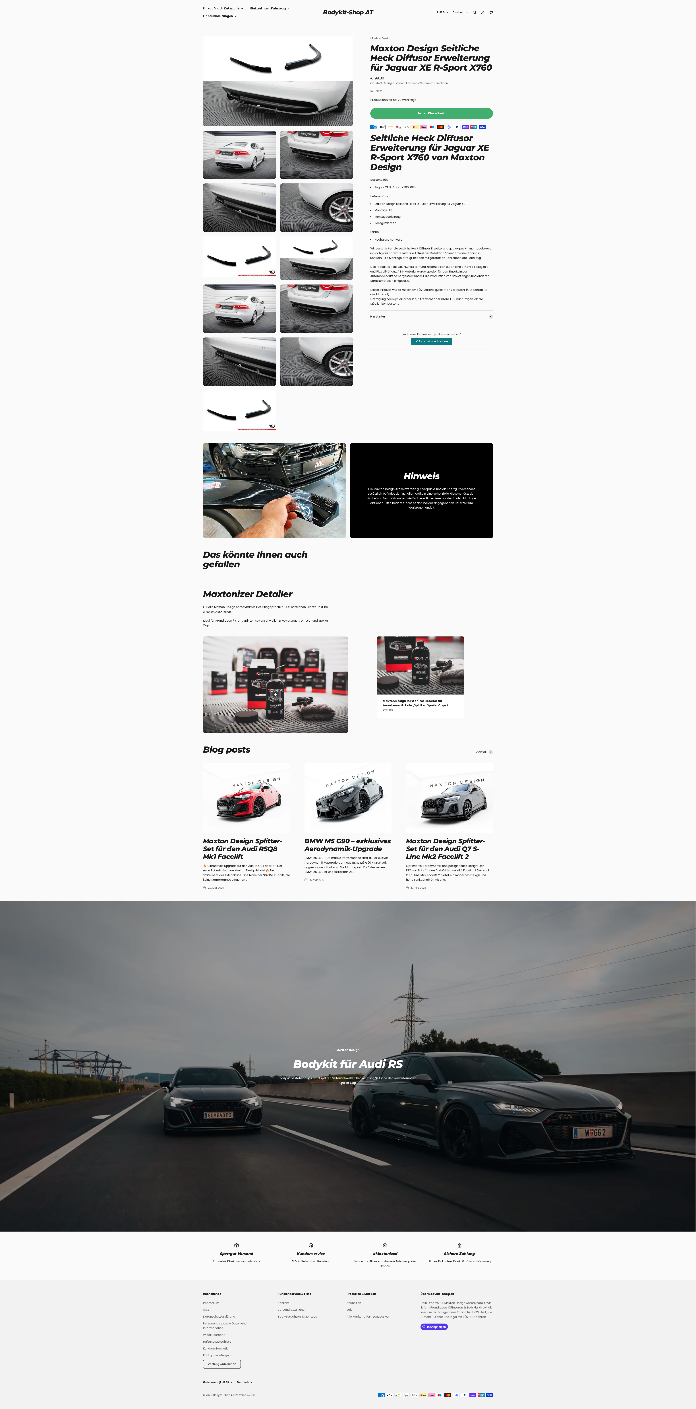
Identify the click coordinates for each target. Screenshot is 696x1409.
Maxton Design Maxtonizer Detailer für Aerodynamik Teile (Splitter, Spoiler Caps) (415, 703)
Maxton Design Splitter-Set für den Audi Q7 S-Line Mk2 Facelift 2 (445, 849)
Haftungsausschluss (217, 1342)
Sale (350, 1310)
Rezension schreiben (435, 342)
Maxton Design (380, 38)
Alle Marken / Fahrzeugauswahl (369, 1316)
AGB (206, 1310)
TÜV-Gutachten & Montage (297, 1316)
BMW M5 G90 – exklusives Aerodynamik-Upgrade (347, 845)
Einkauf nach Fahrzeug (268, 8)
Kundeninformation (216, 1348)
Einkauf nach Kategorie (221, 8)
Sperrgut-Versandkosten (399, 83)
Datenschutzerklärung (219, 1316)
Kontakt (283, 1303)
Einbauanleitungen (218, 16)
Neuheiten (354, 1303)
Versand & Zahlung (291, 1310)
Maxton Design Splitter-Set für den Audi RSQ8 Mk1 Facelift (242, 849)
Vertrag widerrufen (222, 1364)
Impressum (211, 1303)
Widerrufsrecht (214, 1335)
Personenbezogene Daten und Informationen (224, 1325)
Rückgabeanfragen (217, 1355)
